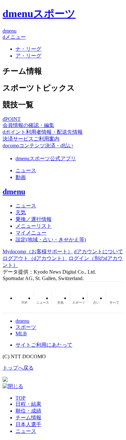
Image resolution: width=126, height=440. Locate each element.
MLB (21, 333)
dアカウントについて (98, 251)
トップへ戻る (18, 368)
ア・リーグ (28, 55)
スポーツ (26, 327)
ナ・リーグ (28, 49)
